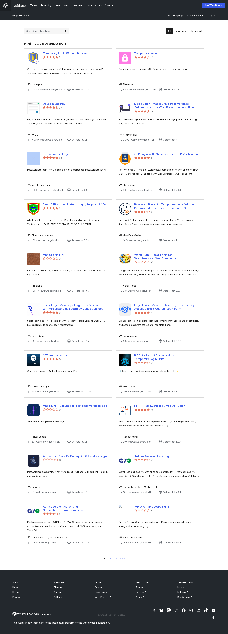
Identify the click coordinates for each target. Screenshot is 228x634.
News (15, 587)
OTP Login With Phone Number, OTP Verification (166, 154)
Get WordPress (213, 5)
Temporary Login (145, 53)
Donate (141, 592)
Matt (181, 587)
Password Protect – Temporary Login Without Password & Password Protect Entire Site (164, 206)
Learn (98, 582)
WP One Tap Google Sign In (152, 506)
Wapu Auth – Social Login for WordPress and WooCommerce (155, 256)
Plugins (57, 592)
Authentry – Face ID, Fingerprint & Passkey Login (75, 456)
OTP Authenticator (55, 355)
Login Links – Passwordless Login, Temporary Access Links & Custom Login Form (164, 307)
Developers (101, 592)
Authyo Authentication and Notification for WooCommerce (63, 508)
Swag (140, 597)
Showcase (59, 582)
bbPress (183, 592)
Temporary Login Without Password (66, 53)
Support (99, 587)
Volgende (120, 558)
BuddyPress (184, 597)
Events (139, 587)
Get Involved (143, 582)
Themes (58, 587)
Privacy (16, 597)
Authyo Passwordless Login (152, 456)
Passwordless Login (56, 154)
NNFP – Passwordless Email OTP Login (159, 405)
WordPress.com (186, 582)
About (15, 582)
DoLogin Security (54, 103)
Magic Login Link (54, 254)
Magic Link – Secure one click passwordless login (75, 405)
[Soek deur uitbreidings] (66, 31)
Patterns (58, 597)
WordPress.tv (103, 597)
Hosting (16, 592)
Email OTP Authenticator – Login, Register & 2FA (74, 204)
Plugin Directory (20, 15)
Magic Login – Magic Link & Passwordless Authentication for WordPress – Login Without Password (164, 105)
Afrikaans (46, 614)
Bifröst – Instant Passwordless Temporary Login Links (154, 357)
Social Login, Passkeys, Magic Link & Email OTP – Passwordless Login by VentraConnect (73, 307)
